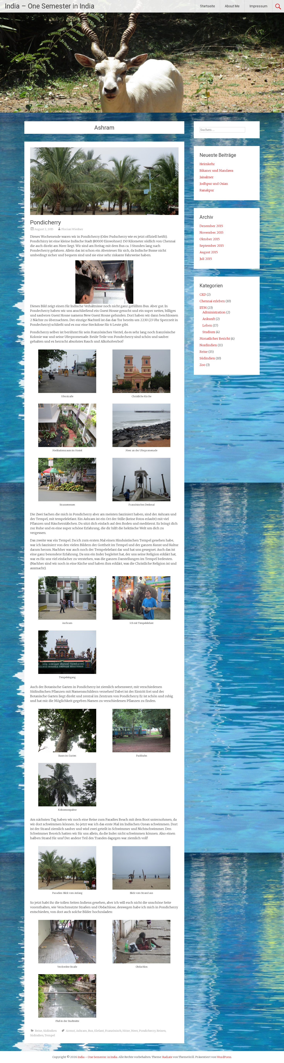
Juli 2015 (206, 259)
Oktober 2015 (210, 239)
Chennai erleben (212, 301)
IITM (203, 308)
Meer (134, 1030)
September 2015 (212, 246)
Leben (207, 325)
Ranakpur (207, 190)
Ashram (81, 1030)
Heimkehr (207, 164)
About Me (232, 6)
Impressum (258, 6)
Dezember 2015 (211, 226)
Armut (70, 1030)
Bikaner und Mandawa (216, 170)
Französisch (113, 1030)
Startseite (207, 6)
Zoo (202, 365)
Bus (90, 1030)
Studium (208, 332)
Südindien (50, 1030)
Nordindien (208, 345)
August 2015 (209, 252)
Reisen (161, 1030)
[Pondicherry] (104, 214)
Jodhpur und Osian (214, 184)
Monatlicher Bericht (215, 338)
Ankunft (208, 319)
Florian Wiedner (72, 229)
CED (203, 294)
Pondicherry (45, 222)
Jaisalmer (206, 177)
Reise (38, 1030)
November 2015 (211, 232)
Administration (213, 312)
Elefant (99, 1030)
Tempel (50, 1035)
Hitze (126, 1030)
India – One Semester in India (49, 6)
